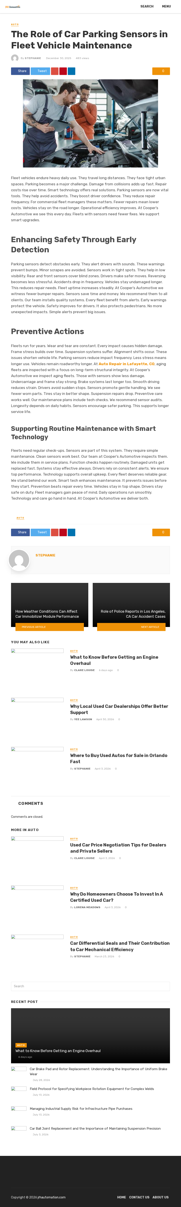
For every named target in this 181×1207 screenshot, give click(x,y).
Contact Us (139, 1197)
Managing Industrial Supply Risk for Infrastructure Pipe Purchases (81, 1109)
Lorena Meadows (87, 907)
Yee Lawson (83, 719)
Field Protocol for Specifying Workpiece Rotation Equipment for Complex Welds (92, 1089)
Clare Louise (84, 670)
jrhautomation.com (52, 1197)
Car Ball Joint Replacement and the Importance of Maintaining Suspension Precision (95, 1129)
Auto (15, 24)
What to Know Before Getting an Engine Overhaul (114, 660)
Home (121, 1197)
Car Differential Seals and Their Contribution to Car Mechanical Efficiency (120, 946)
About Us (161, 1197)
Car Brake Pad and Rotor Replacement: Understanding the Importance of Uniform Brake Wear (98, 1071)
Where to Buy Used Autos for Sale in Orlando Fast (118, 758)
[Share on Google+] (54, 71)
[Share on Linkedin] (71, 71)
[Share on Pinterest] (63, 71)
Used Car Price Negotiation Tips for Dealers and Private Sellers (118, 848)
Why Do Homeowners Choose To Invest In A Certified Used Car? (116, 897)
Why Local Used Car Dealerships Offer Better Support (119, 709)
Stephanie (33, 58)
